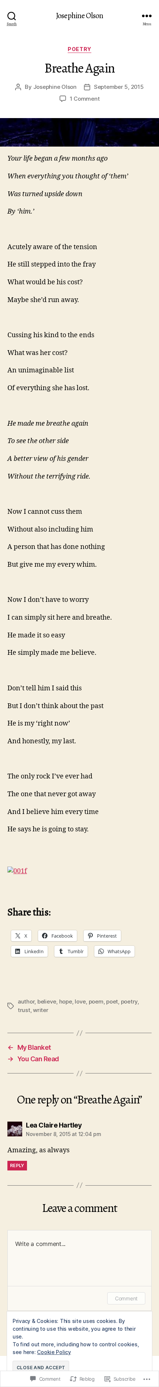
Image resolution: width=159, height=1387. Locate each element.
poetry (129, 1001)
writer (40, 1010)
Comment (126, 1298)
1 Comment (85, 98)
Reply (17, 1165)
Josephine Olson (79, 16)
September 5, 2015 (119, 86)
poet (112, 1001)
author (26, 1001)
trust (24, 1010)
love (80, 1001)
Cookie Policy (54, 1352)
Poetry (79, 49)
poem (96, 1001)
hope (65, 1001)
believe (46, 1001)
